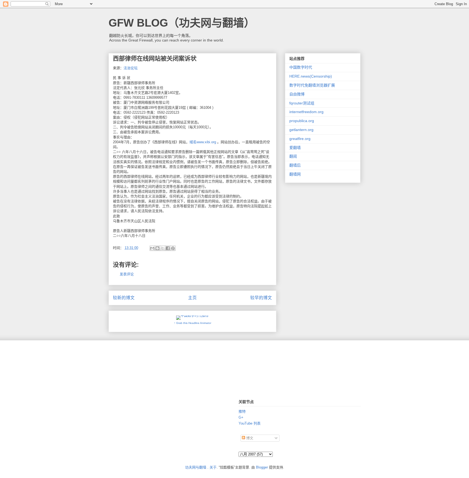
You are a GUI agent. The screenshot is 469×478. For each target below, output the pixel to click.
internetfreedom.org (306, 112)
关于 (213, 467)
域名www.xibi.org (203, 142)
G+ (241, 417)
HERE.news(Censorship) (310, 76)
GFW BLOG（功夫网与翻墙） (182, 23)
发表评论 (127, 274)
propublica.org (301, 121)
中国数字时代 (300, 67)
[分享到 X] (162, 248)
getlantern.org (301, 130)
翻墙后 (295, 165)
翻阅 (293, 156)
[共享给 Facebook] (167, 248)
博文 (249, 438)
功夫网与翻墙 (195, 467)
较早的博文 (261, 297)
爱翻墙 (295, 147)
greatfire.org (299, 138)
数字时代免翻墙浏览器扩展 (312, 85)
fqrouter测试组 (301, 103)
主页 (192, 297)
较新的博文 (124, 297)
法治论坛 (130, 68)
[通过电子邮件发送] (152, 248)
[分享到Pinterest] (173, 248)
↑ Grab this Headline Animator (192, 322)
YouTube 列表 (250, 423)
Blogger (262, 467)
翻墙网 (295, 174)
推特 (242, 411)
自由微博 (297, 94)
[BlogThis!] (157, 248)
